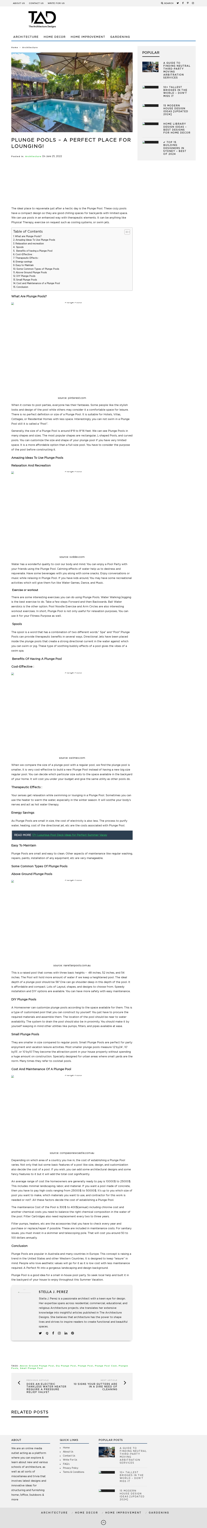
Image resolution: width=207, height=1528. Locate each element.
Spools (20, 247)
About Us (19, 3)
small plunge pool (31, 1368)
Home (14, 47)
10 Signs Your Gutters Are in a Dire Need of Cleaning (95, 1387)
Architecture (26, 37)
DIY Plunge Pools (25, 276)
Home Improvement (88, 37)
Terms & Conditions (73, 1472)
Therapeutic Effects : (27, 258)
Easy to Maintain (25, 265)
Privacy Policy (70, 1468)
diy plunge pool (66, 1366)
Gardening (120, 37)
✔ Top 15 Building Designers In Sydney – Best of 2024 (174, 148)
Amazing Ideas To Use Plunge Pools (35, 240)
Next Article (109, 1380)
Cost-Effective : (25, 254)
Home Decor (55, 37)
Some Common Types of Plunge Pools (37, 269)
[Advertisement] (137, 19)
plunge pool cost (106, 1366)
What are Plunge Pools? (28, 236)
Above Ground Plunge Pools (31, 272)
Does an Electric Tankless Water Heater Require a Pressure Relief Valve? (46, 1388)
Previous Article (38, 1380)
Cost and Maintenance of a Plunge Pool (38, 283)
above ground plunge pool (37, 1366)
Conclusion (22, 287)
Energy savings (24, 262)
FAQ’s (66, 1464)
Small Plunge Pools (26, 280)
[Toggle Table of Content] (125, 232)
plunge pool (85, 1366)
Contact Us (36, 3)
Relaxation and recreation (29, 244)
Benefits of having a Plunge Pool (34, 251)
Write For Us (56, 3)
